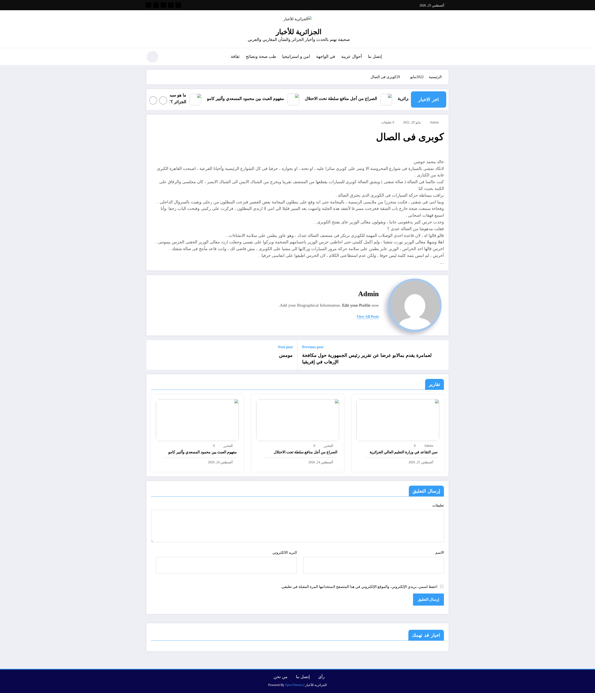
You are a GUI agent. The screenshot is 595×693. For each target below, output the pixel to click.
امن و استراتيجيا (296, 56)
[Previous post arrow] (442, 355)
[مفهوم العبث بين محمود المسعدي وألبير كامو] (197, 420)
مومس (286, 355)
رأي (321, 676)
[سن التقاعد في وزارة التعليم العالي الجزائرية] (398, 420)
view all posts (368, 316)
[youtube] (148, 5)
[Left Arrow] (163, 100)
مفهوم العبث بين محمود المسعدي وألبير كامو (253, 98)
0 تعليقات (387, 122)
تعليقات (438, 505)
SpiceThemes (294, 685)
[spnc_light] (152, 57)
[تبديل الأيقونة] (445, 57)
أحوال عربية (351, 56)
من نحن (281, 676)
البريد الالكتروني (284, 552)
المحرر (328, 446)
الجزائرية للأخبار (298, 32)
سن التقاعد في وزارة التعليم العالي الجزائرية (403, 452)
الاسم (439, 552)
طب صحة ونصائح (261, 56)
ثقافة (235, 56)
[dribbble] (163, 5)
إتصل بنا (375, 56)
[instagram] (156, 5)
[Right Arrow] (153, 100)
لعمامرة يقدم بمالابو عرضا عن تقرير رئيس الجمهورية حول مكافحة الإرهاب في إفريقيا (367, 358)
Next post (285, 347)
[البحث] (167, 57)
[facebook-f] (178, 5)
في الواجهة (325, 56)
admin (434, 122)
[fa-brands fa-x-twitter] (171, 5)
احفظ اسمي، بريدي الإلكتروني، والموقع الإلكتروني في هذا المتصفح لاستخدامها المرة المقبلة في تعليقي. (359, 587)
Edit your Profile (356, 305)
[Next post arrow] (153, 355)
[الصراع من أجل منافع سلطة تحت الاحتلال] (297, 420)
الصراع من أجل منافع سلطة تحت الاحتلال (349, 98)
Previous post (312, 347)
